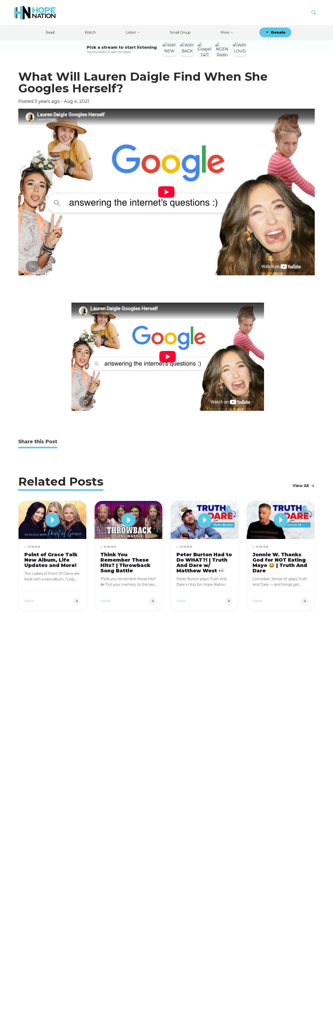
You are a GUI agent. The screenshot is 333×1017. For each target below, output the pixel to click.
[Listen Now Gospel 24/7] (204, 49)
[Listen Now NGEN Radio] (222, 49)
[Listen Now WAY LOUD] (239, 49)
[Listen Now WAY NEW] (169, 49)
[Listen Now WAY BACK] (187, 49)
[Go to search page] (314, 13)
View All (301, 485)
